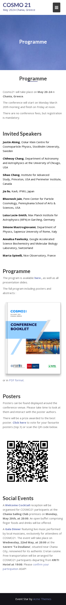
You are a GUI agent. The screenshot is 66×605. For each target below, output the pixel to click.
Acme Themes (42, 599)
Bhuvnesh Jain (12, 199)
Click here (19, 422)
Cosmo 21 (17, 4)
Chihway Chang (13, 158)
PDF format (16, 380)
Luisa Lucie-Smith (15, 215)
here (37, 278)
